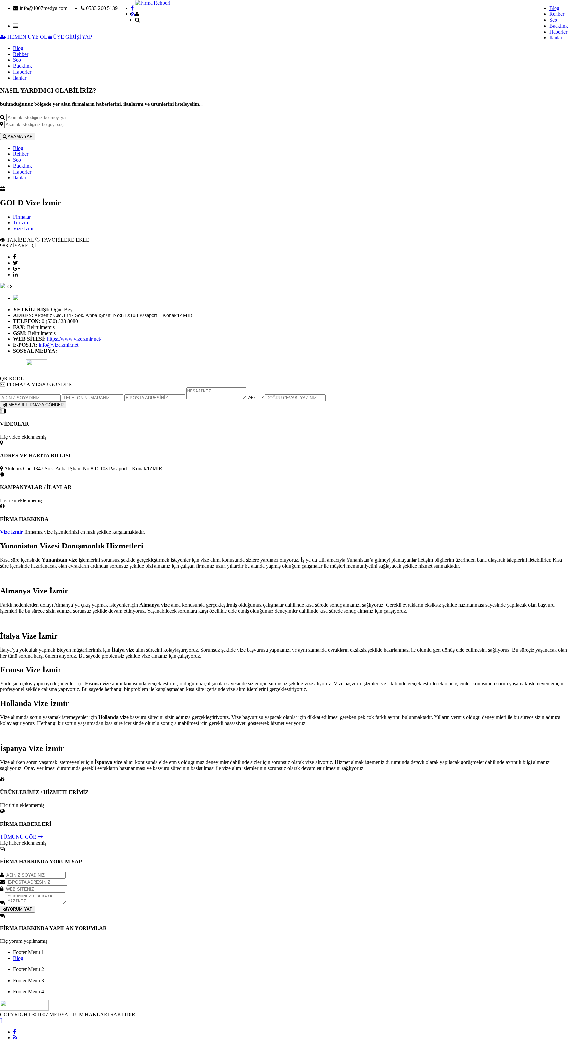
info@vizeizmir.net (58, 345)
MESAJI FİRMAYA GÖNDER (35, 404)
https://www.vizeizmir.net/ (74, 339)
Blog (554, 8)
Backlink (558, 26)
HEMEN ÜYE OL (26, 37)
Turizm (20, 222)
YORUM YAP (20, 909)
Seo (553, 20)
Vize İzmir (24, 228)
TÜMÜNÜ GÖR (19, 837)
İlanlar (555, 37)
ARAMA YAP (20, 136)
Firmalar (22, 217)
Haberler (558, 32)
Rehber (556, 14)
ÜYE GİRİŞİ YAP (72, 37)
